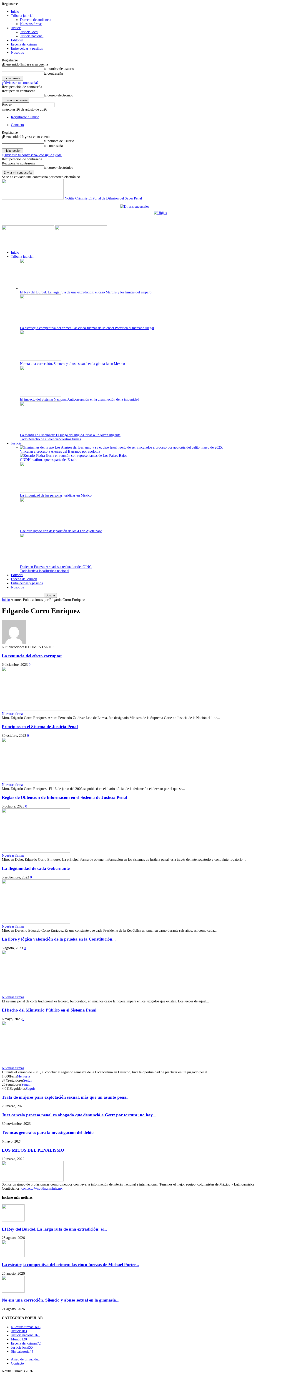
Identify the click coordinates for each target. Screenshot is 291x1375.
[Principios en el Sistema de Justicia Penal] (36, 780)
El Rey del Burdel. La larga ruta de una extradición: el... (54, 1229)
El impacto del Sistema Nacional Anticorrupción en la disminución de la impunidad (79, 399)
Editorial (17, 40)
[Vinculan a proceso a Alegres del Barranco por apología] (121, 447)
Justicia (16, 28)
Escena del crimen (24, 44)
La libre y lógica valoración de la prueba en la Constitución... (59, 939)
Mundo (19, 1339)
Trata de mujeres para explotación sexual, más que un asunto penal (65, 1097)
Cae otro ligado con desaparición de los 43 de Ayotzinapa (61, 531)
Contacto (17, 125)
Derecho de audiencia (35, 20)
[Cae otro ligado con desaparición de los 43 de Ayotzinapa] (40, 527)
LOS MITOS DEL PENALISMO (33, 1150)
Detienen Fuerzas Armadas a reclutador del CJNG (56, 567)
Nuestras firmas (31, 24)
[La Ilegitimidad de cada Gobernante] (36, 922)
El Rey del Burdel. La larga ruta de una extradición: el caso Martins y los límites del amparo (85, 292)
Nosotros (17, 52)
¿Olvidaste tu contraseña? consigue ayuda (32, 155)
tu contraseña (53, 73)
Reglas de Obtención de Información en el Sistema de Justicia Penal (64, 797)
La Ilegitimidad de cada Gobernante (36, 868)
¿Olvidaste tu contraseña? (20, 83)
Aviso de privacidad (25, 1359)
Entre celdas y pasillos (27, 48)
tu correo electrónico (58, 95)
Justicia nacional (31, 36)
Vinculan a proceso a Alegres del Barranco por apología (60, 451)
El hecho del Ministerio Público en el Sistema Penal (49, 1010)
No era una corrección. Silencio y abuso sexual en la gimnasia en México (72, 364)
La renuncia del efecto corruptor (32, 655)
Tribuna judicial (22, 16)
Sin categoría (22, 1351)
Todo (24, 439)
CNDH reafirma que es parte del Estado (48, 460)
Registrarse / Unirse (25, 117)
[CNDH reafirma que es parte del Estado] (73, 455)
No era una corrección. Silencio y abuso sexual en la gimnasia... (60, 1300)
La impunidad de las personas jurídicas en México (56, 495)
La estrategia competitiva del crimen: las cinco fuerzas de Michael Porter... (70, 1264)
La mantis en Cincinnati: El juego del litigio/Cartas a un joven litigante (70, 435)
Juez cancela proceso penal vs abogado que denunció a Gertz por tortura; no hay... (79, 1115)
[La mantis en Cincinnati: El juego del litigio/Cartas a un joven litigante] (40, 431)
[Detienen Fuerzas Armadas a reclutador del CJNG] (40, 563)
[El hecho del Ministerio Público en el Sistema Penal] (36, 1064)
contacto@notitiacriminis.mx (42, 1188)
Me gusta (23, 1076)
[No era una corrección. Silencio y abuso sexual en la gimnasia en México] (40, 359)
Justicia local (29, 32)
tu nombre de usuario (59, 69)
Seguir (28, 1080)
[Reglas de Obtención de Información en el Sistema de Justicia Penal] (36, 851)
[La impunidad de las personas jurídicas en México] (40, 491)
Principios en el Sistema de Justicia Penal (40, 726)
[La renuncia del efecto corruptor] (36, 709)
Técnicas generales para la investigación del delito (48, 1132)
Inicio (15, 11)
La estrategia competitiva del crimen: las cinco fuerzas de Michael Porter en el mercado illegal (87, 328)
